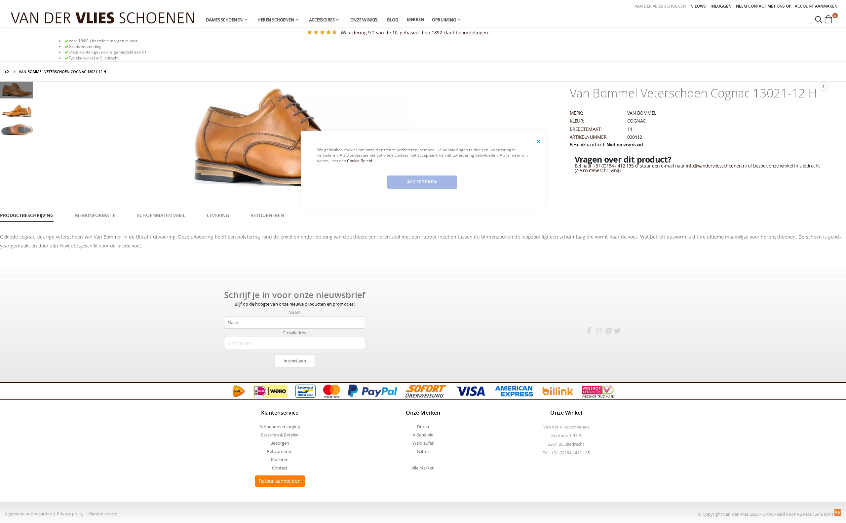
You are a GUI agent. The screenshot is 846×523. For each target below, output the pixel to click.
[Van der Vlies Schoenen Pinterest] (608, 332)
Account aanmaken (816, 6)
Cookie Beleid (359, 161)
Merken (415, 19)
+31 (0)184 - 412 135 (613, 166)
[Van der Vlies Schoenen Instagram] (599, 332)
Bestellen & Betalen (280, 435)
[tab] (31, 214)
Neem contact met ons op (763, 6)
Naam (294, 312)
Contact (280, 468)
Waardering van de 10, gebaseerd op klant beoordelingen (414, 32)
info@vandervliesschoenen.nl (716, 166)
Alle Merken (423, 468)
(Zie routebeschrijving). (598, 170)
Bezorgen (279, 443)
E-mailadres (294, 333)
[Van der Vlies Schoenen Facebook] (589, 332)
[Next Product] (823, 86)
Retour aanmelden (280, 481)
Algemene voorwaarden (28, 514)
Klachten (279, 460)
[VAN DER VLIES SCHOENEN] (103, 17)
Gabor (423, 451)
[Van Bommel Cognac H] (16, 91)
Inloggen (721, 6)
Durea (423, 427)
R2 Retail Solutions (815, 514)
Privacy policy (70, 514)
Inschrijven (295, 361)
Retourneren (279, 451)
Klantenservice (102, 514)
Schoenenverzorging (279, 427)
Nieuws (698, 6)
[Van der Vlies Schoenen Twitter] (617, 332)
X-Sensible (423, 435)
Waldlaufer (423, 443)
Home (7, 71)
